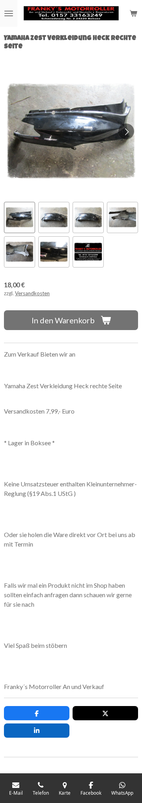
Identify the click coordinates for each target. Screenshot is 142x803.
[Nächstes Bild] (126, 131)
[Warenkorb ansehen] (133, 13)
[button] (19, 217)
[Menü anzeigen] (8, 13)
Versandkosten (32, 293)
